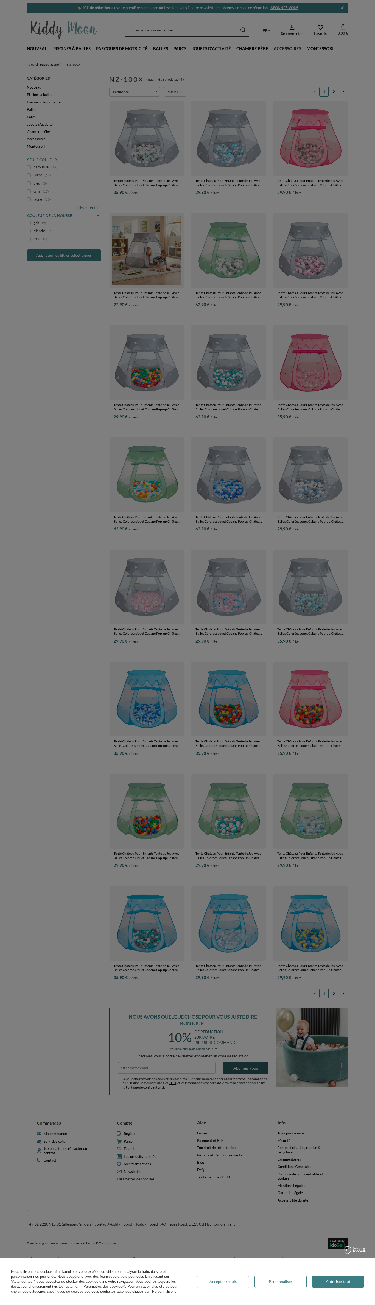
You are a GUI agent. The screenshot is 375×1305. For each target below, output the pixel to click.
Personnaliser (280, 1281)
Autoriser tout (338, 1281)
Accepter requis (223, 1281)
